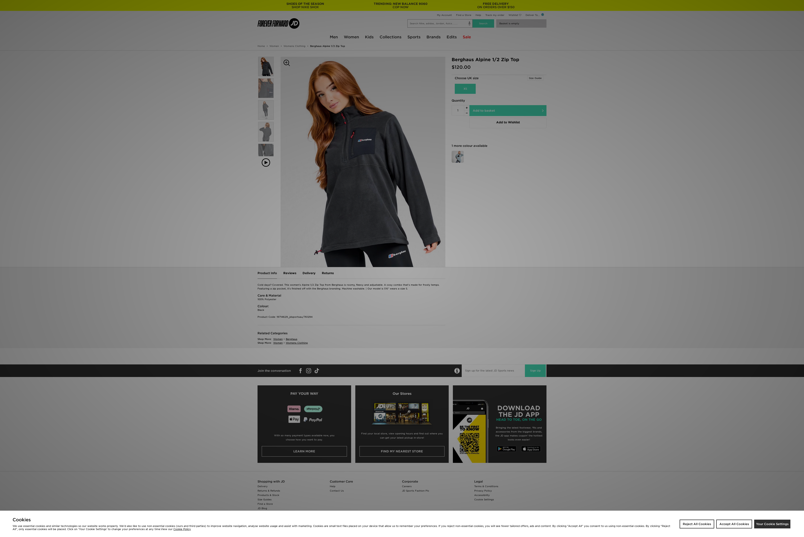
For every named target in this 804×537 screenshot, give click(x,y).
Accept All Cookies (734, 524)
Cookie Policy (182, 529)
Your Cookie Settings (772, 524)
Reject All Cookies (697, 524)
